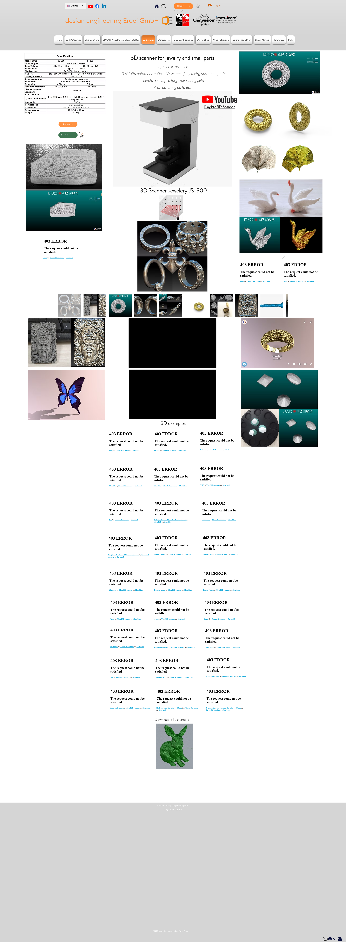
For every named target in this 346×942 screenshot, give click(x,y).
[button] (197, 6)
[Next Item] (283, 256)
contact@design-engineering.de (172, 805)
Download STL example (172, 719)
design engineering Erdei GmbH (112, 20)
